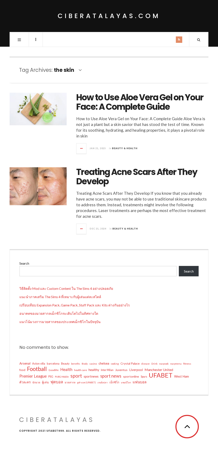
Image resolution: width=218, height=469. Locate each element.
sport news (110, 375)
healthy (94, 370)
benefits (75, 363)
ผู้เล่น (45, 382)
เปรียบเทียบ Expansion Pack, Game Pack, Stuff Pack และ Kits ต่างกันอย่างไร (74, 305)
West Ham (181, 376)
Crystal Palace (130, 363)
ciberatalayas (57, 419)
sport (76, 375)
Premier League (33, 376)
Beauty (65, 363)
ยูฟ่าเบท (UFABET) (86, 382)
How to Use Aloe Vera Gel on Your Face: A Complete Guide (139, 102)
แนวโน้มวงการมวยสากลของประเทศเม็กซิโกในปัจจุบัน (59, 322)
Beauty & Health (125, 148)
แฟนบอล (139, 382)
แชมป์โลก (126, 382)
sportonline (131, 376)
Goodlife (54, 370)
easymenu (176, 363)
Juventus (121, 370)
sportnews (91, 376)
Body (85, 363)
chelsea (104, 363)
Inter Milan (107, 370)
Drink (154, 363)
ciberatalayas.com (109, 15)
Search (24, 263)
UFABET (160, 375)
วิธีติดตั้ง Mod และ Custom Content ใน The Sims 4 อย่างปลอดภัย (66, 288)
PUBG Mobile (62, 376)
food (22, 370)
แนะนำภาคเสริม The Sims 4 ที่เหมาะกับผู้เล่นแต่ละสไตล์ (60, 297)
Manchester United (159, 370)
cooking (115, 363)
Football (37, 368)
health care (80, 370)
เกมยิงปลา (103, 382)
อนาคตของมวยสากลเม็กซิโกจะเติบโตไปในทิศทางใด (58, 313)
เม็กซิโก (114, 382)
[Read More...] (81, 148)
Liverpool (136, 370)
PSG (50, 376)
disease (145, 363)
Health (66, 369)
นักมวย (36, 382)
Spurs (144, 376)
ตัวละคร (25, 382)
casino (93, 363)
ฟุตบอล (56, 382)
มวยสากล (70, 382)
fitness (187, 363)
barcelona (53, 363)
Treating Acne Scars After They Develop (136, 176)
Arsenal (24, 363)
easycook (164, 363)
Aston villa (38, 363)
